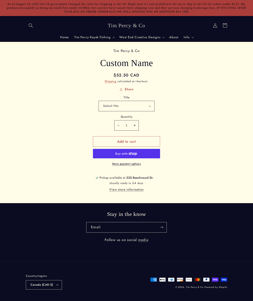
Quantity (126, 117)
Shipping (110, 81)
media (143, 239)
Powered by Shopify (215, 287)
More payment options (126, 164)
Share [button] (129, 89)
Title (127, 97)
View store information (126, 189)
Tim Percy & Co (194, 287)
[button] (31, 25)
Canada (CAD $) (41, 285)
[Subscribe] (162, 227)
